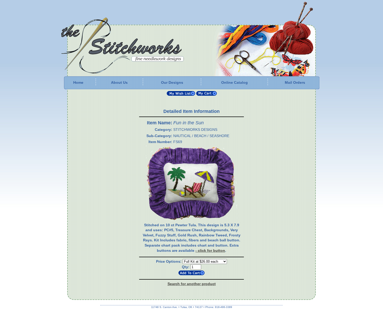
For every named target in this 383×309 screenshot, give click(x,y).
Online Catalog (234, 82)
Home (78, 82)
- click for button (210, 250)
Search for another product (192, 284)
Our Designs (172, 82)
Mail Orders (295, 82)
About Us (119, 82)
